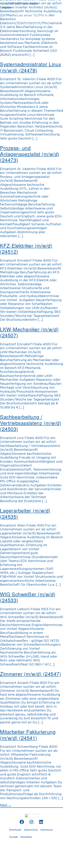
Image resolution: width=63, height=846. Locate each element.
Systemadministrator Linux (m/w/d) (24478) (30, 67)
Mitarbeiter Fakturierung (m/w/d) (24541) (27, 734)
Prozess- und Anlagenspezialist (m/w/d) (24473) (29, 153)
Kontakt (13, 836)
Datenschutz (31, 829)
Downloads (15, 829)
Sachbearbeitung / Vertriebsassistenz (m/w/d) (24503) (30, 422)
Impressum (46, 829)
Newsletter (26, 836)
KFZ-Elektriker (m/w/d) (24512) (26, 248)
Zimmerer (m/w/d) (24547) (30, 673)
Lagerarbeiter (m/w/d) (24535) (25, 513)
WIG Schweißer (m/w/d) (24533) (27, 597)
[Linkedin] (41, 821)
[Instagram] (31, 821)
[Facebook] (22, 821)
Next (5, 805)
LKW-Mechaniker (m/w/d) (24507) (29, 332)
